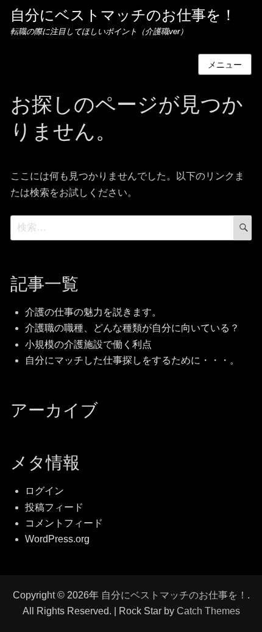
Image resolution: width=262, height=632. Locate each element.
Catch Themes (208, 611)
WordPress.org (57, 539)
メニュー (225, 65)
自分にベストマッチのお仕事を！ (123, 15)
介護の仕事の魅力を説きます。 (93, 312)
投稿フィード (54, 507)
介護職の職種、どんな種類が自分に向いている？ (132, 328)
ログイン (44, 491)
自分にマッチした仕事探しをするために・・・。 (132, 360)
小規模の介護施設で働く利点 (88, 344)
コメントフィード (64, 523)
